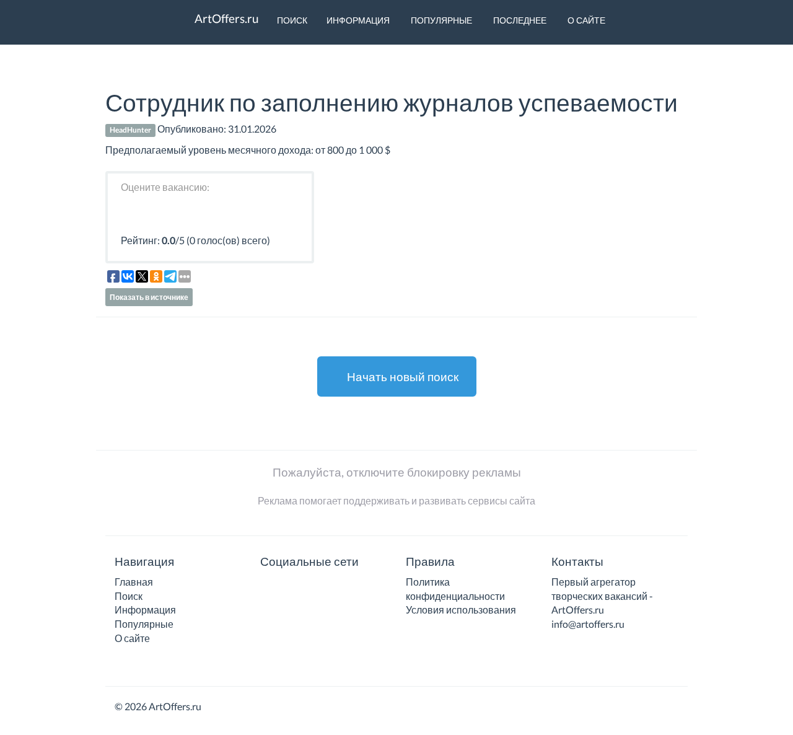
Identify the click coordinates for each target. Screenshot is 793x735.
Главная (134, 582)
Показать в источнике (149, 297)
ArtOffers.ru (225, 18)
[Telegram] (286, 586)
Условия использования (461, 609)
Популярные (440, 20)
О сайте (585, 20)
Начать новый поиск (401, 376)
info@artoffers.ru (587, 624)
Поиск (291, 20)
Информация (358, 20)
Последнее (518, 20)
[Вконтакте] (268, 586)
